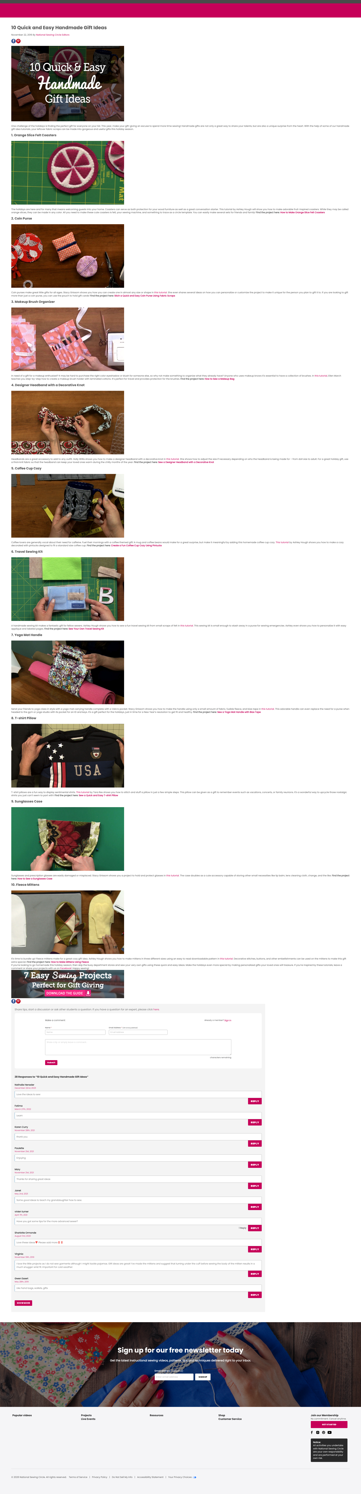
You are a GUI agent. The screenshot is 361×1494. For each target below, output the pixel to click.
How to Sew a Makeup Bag (219, 378)
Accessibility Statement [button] (150, 1477)
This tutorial (282, 542)
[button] (13, 41)
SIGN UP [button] (203, 1377)
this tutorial (160, 292)
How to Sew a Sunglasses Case (34, 878)
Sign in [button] (227, 1020)
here (156, 1009)
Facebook (65, 968)
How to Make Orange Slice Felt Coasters (302, 212)
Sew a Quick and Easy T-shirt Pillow (98, 795)
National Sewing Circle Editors (52, 34)
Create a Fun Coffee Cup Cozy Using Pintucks (136, 545)
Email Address (123, 1028)
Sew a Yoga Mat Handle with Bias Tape (239, 712)
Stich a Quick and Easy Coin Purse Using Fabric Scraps (144, 295)
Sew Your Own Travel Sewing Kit (86, 628)
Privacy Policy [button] (99, 1477)
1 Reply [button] (242, 1228)
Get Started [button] (329, 1424)
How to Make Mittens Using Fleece (70, 962)
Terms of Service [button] (78, 1477)
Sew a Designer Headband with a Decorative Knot (186, 462)
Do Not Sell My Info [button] (122, 1477)
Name (48, 1028)
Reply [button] (255, 1101)
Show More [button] (23, 1303)
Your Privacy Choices (180, 1477)
